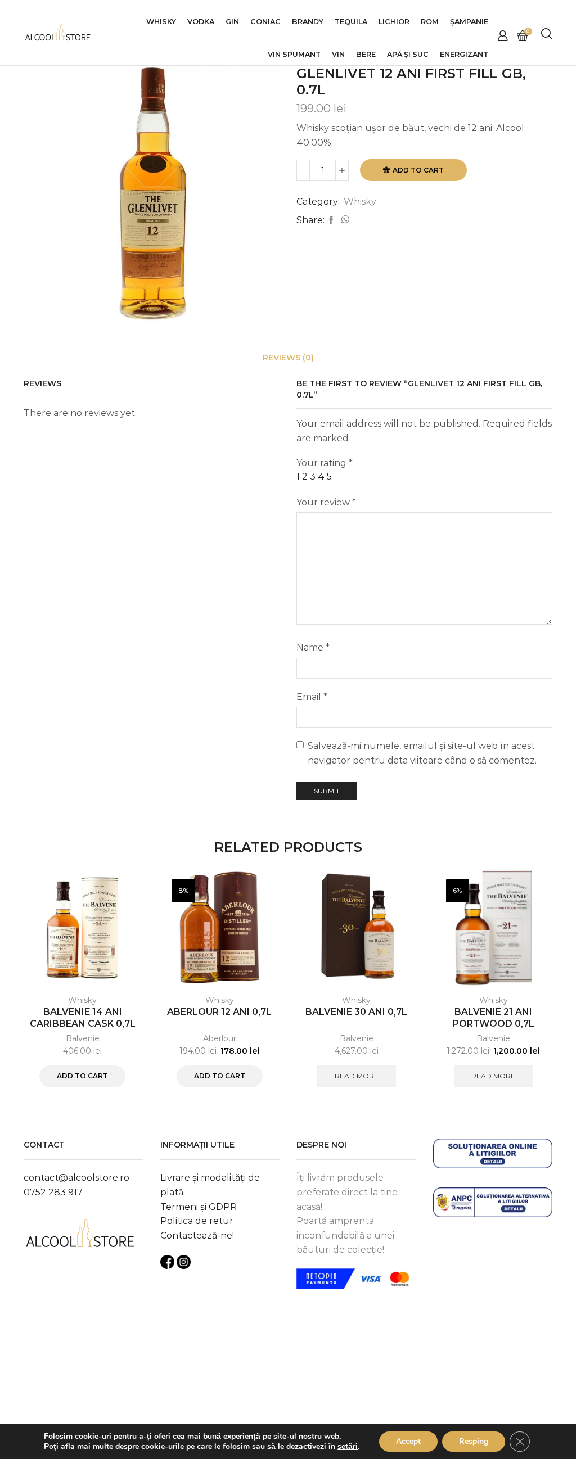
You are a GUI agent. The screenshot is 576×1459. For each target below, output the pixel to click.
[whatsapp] (343, 220)
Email (311, 697)
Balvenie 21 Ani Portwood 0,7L (493, 1017)
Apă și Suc (408, 54)
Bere (366, 54)
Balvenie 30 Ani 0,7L (356, 1011)
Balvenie (83, 1038)
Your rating (324, 463)
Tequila (351, 21)
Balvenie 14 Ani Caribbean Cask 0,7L (83, 1017)
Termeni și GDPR (198, 1206)
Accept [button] (408, 1441)
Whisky (161, 21)
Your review (326, 502)
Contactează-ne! (197, 1235)
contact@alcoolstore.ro (76, 1177)
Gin (232, 21)
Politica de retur (196, 1221)
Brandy (307, 21)
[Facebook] (331, 220)
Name (313, 647)
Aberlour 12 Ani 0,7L (219, 1011)
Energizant (464, 54)
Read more (357, 1076)
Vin (338, 54)
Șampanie (469, 21)
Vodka (200, 21)
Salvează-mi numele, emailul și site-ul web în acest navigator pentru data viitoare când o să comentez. (422, 753)
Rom (430, 21)
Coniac (265, 21)
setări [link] (348, 1446)
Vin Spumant (294, 54)
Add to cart (418, 170)
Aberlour (219, 1038)
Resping (473, 1441)
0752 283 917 (53, 1192)
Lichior (394, 21)
